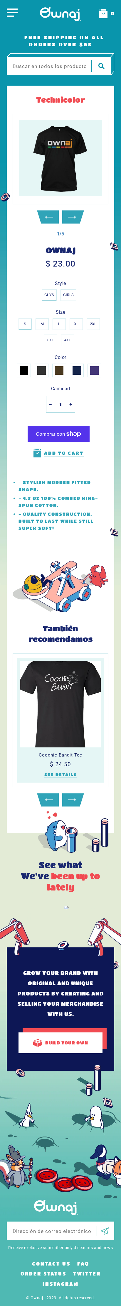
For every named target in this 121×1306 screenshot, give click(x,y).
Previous (48, 217)
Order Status (43, 1273)
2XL (93, 324)
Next (73, 217)
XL (76, 324)
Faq (83, 1263)
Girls (68, 295)
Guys (49, 295)
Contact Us (51, 1263)
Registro (102, 1231)
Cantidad (60, 388)
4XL (67, 340)
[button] (60, 234)
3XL (50, 340)
